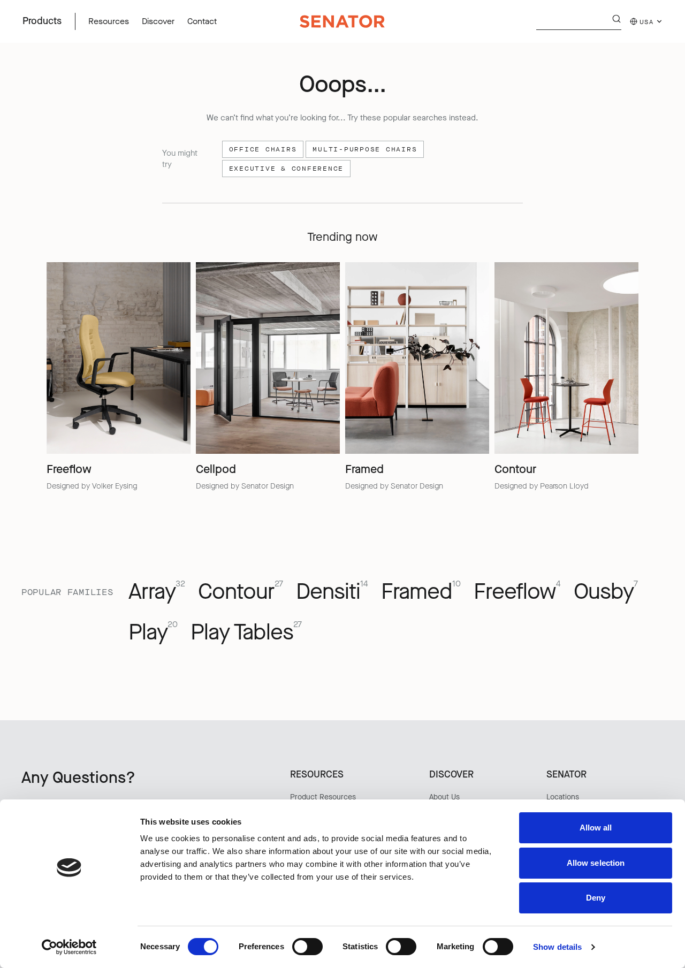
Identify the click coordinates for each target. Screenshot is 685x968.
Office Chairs (263, 149)
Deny (595, 897)
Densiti (332, 591)
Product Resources (323, 797)
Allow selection (596, 862)
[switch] (307, 946)
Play (153, 632)
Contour (240, 591)
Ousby (606, 591)
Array (156, 591)
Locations (562, 797)
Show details (557, 946)
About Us (444, 797)
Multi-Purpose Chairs (365, 149)
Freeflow (517, 591)
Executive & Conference (286, 168)
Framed (421, 591)
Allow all (596, 827)
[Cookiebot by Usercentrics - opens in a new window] (69, 947)
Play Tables (246, 632)
